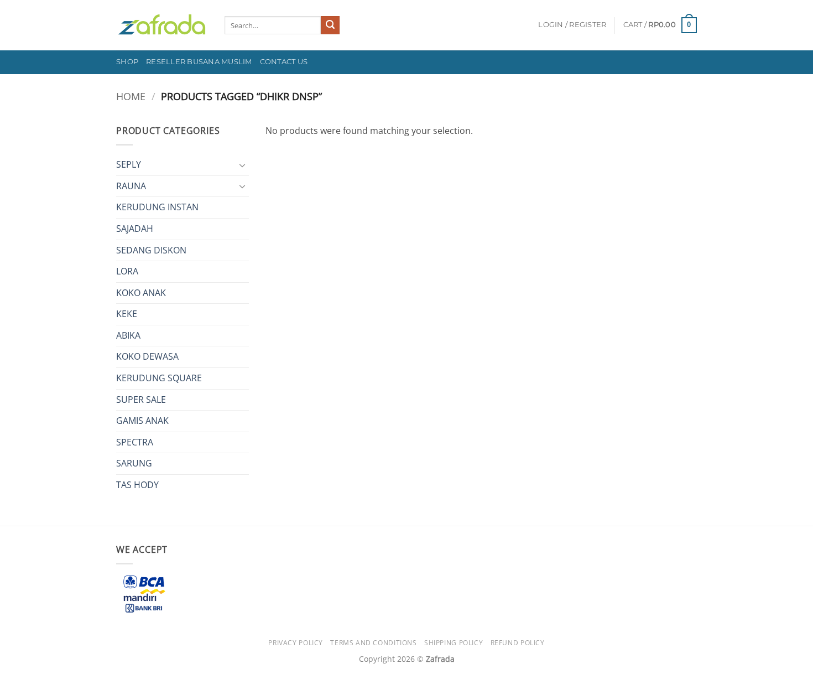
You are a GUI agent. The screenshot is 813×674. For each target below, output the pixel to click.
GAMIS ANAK (142, 420)
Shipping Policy (453, 642)
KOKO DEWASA (147, 356)
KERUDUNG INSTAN (157, 207)
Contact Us (284, 62)
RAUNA (131, 186)
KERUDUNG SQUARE (159, 378)
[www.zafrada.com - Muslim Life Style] (162, 25)
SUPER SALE (141, 399)
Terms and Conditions (373, 642)
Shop (127, 62)
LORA (127, 271)
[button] (572, 25)
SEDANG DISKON (151, 250)
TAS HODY (137, 485)
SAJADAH (134, 228)
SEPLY (128, 164)
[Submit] (330, 25)
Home (130, 96)
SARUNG (134, 463)
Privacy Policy (295, 642)
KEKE (126, 314)
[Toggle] (242, 165)
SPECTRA (134, 442)
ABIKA (128, 335)
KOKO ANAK (141, 293)
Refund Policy (518, 642)
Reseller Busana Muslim (199, 62)
